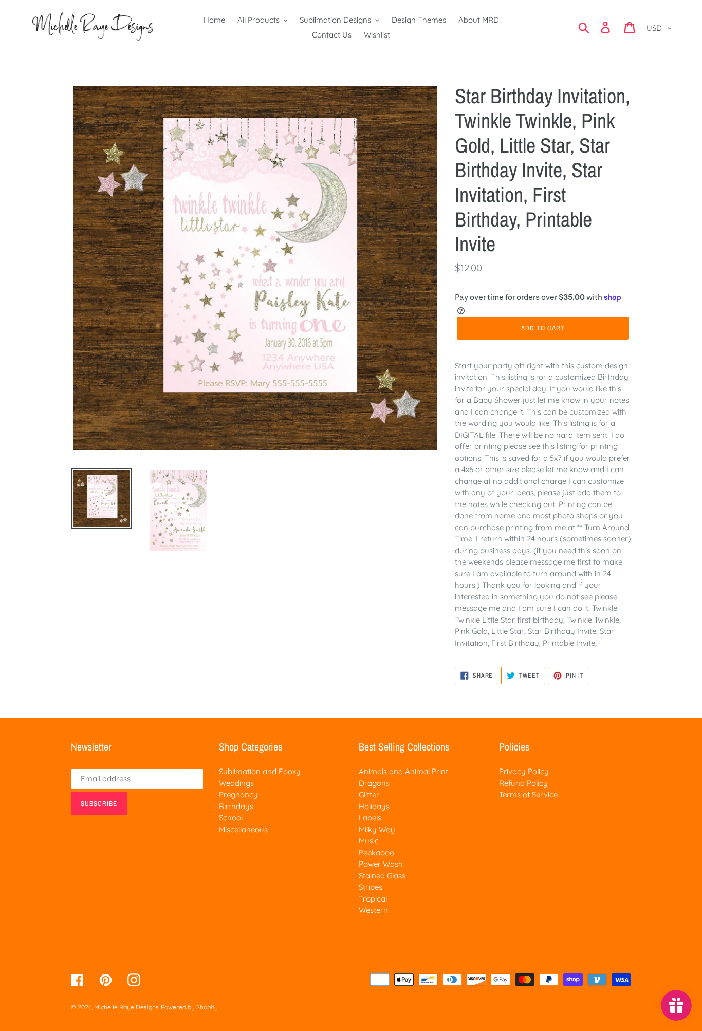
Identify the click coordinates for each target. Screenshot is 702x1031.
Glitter (369, 794)
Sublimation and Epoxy (260, 771)
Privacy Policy (524, 771)
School (231, 817)
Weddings (236, 783)
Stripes (370, 887)
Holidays (374, 806)
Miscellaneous (243, 829)
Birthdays (236, 806)
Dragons (374, 783)
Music (369, 841)
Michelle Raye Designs (126, 1007)
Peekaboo (376, 852)
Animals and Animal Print (403, 771)
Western (373, 910)
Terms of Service (528, 794)
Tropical (373, 899)
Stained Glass (382, 875)
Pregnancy (238, 794)
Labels (370, 817)
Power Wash (381, 864)
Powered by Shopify (189, 1007)
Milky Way (377, 829)
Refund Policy (523, 783)
